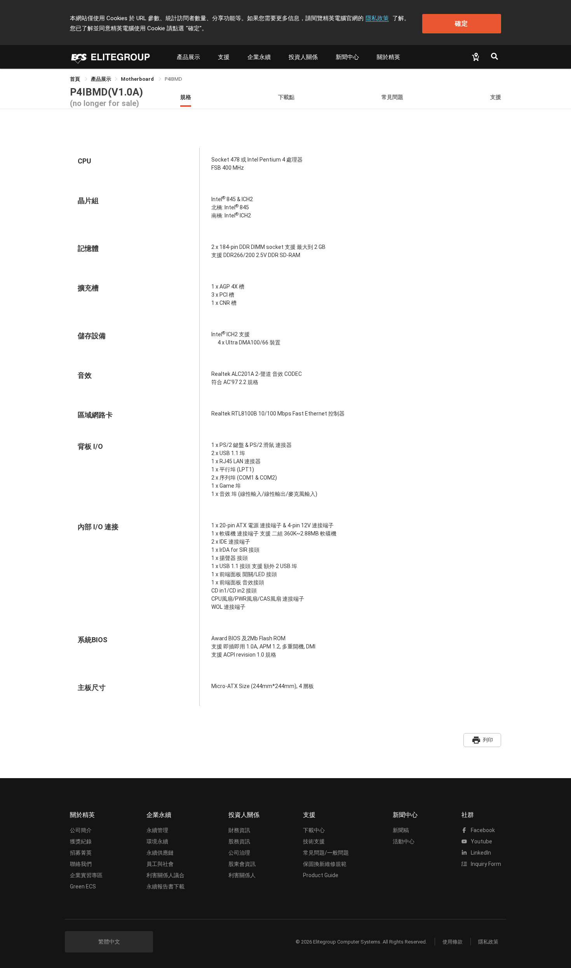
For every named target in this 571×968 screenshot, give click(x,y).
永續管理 (157, 830)
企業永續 (259, 57)
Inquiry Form (485, 864)
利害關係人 (242, 875)
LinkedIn (480, 853)
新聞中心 (347, 57)
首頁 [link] (75, 79)
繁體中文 (109, 941)
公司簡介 (81, 830)
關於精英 (388, 57)
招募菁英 (81, 853)
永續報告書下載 (165, 886)
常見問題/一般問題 (326, 853)
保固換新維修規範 (324, 864)
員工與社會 (160, 864)
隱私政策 (377, 18)
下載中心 (314, 830)
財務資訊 (239, 830)
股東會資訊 (242, 864)
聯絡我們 (81, 864)
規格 (185, 97)
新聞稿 (401, 830)
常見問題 (392, 97)
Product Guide (320, 875)
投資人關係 (303, 57)
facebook (482, 830)
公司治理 (239, 853)
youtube (481, 841)
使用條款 (452, 942)
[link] (101, 79)
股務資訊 (239, 841)
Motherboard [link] (138, 79)
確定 (461, 23)
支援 (224, 57)
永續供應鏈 (160, 853)
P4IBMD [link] (173, 79)
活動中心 (403, 841)
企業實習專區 (86, 875)
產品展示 (188, 57)
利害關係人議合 (165, 875)
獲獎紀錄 (81, 841)
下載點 (286, 97)
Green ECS (83, 886)
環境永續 (157, 841)
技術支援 (314, 841)
